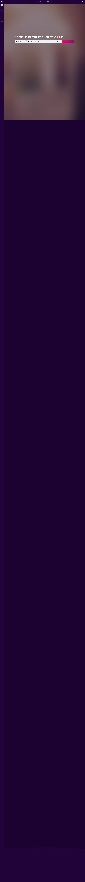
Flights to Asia (21, 4)
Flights (16, 4)
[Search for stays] (1, 8)
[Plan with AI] (1, 15)
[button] (2, 2)
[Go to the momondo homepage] (8, 1)
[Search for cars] (1, 10)
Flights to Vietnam (27, 4)
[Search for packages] (1, 13)
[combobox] (18, 38)
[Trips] (1, 18)
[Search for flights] (1, 5)
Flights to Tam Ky (34, 4)
